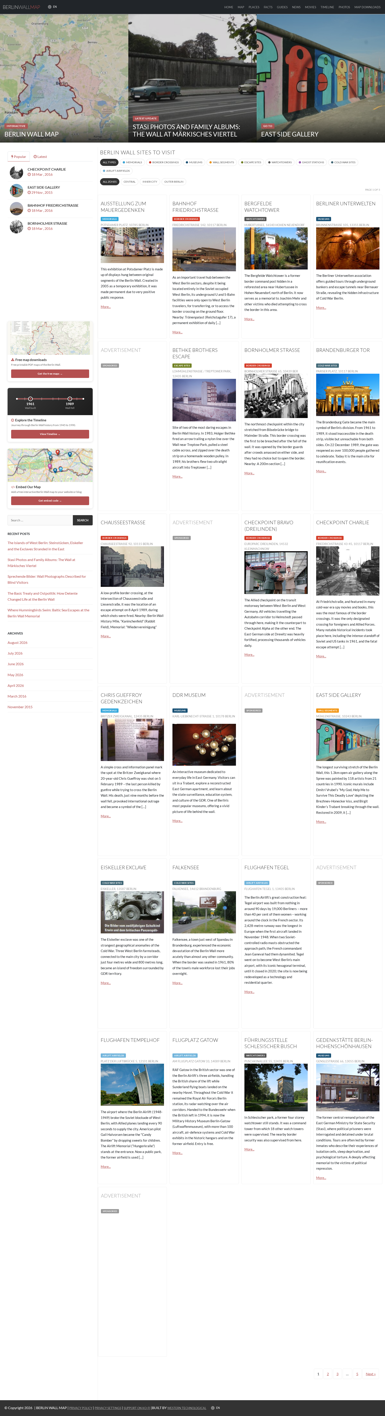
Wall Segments (223, 162)
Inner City (150, 181)
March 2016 (17, 696)
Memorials (134, 162)
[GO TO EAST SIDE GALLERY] (321, 78)
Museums (195, 162)
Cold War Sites (344, 162)
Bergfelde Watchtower (261, 206)
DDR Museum (189, 695)
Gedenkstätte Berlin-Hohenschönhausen (344, 1043)
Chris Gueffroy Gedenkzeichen (121, 698)
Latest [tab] (42, 156)
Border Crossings (165, 162)
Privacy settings (108, 1408)
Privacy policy (80, 1408)
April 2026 (16, 685)
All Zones (110, 181)
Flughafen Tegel (266, 867)
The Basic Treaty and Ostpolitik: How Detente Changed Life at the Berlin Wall (43, 596)
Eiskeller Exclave (123, 867)
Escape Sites (252, 162)
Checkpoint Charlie (342, 522)
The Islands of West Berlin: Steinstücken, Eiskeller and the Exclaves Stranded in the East (45, 546)
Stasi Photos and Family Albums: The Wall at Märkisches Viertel (41, 562)
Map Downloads (367, 7)
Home (228, 7)
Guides (282, 7)
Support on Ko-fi (137, 1408)
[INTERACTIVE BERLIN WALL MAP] (64, 78)
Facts (268, 7)
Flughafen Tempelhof (130, 1040)
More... (106, 307)
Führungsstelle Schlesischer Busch (270, 1043)
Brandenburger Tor (343, 350)
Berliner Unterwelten (346, 203)
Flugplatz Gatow (195, 1040)
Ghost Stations (313, 162)
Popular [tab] (19, 156)
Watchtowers (282, 162)
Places (254, 7)
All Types (109, 162)
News (296, 7)
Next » (371, 1374)
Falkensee (185, 867)
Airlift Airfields (118, 170)
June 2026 (16, 664)
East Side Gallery (338, 695)
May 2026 (15, 675)
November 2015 (20, 707)
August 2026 (17, 642)
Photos (344, 7)
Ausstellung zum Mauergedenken (123, 206)
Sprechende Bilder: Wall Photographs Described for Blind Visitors (47, 579)
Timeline (327, 7)
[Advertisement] (132, 440)
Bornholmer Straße (272, 350)
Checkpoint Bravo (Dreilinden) (268, 525)
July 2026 (15, 653)
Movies (310, 7)
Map (241, 7)
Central (129, 181)
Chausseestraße (123, 522)
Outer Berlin (173, 181)
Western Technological (186, 1408)
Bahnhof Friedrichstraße (195, 206)
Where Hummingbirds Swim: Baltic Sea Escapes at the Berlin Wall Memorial (48, 613)
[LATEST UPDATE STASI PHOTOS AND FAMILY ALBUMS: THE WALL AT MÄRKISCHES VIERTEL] (192, 78)
